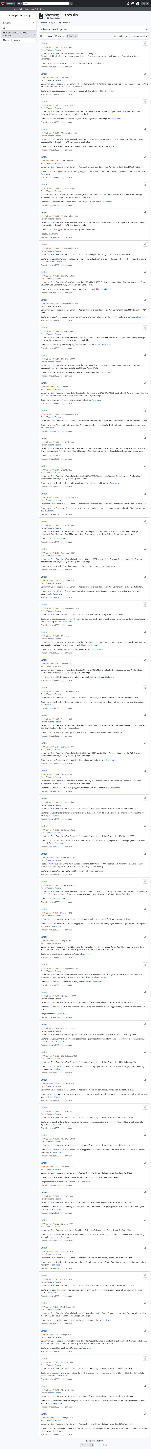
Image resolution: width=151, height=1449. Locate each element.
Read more (99, 63)
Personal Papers (54, 50)
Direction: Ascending (139, 36)
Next (105, 1445)
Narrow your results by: (19, 15)
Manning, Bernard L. (19, 40)
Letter (44, 43)
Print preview (47, 36)
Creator (7, 22)
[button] (128, 3)
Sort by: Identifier (120, 36)
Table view (73, 36)
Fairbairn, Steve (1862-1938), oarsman (19, 34)
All (4, 28)
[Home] (3, 4)
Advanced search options (54, 29)
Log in (144, 4)
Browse (10, 4)
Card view (61, 36)
